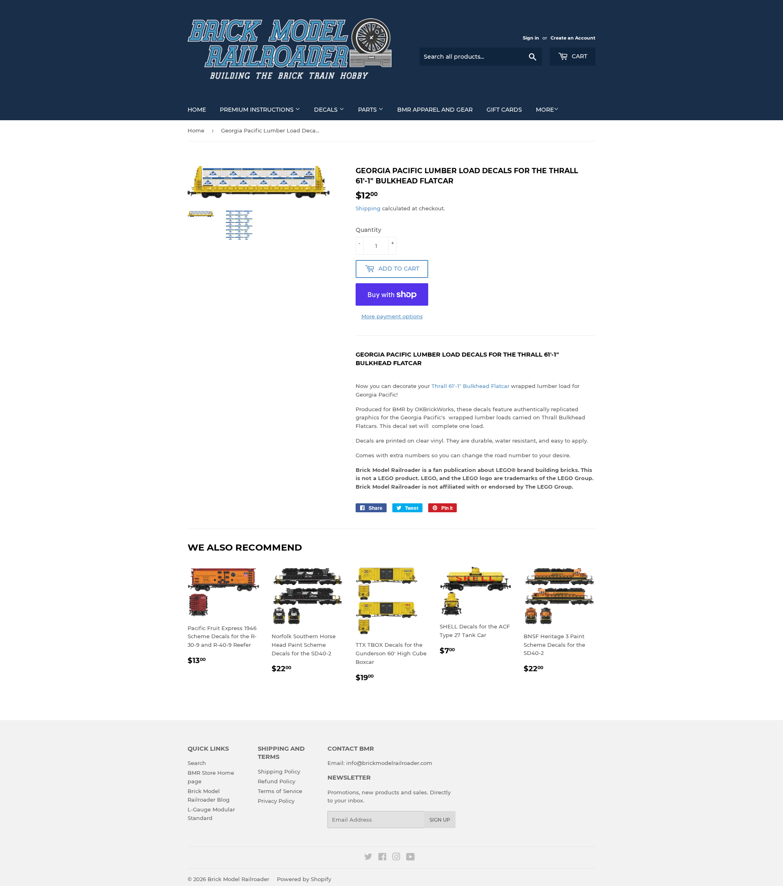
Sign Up (439, 820)
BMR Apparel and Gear (435, 109)
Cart (578, 56)
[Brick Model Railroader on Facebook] (382, 858)
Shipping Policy (279, 771)
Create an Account (573, 38)
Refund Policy (276, 781)
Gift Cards (504, 109)
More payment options (392, 316)
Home (197, 109)
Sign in (531, 38)
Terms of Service (280, 791)
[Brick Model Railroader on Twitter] (368, 858)
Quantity (368, 230)
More (545, 109)
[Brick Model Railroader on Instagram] (396, 858)
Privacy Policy (276, 801)
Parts (368, 109)
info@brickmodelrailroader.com (389, 763)
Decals (326, 109)
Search (197, 763)
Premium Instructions (257, 109)
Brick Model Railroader (238, 879)
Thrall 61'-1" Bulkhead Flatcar (470, 386)
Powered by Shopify (304, 879)
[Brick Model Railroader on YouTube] (410, 858)
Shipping (368, 208)
